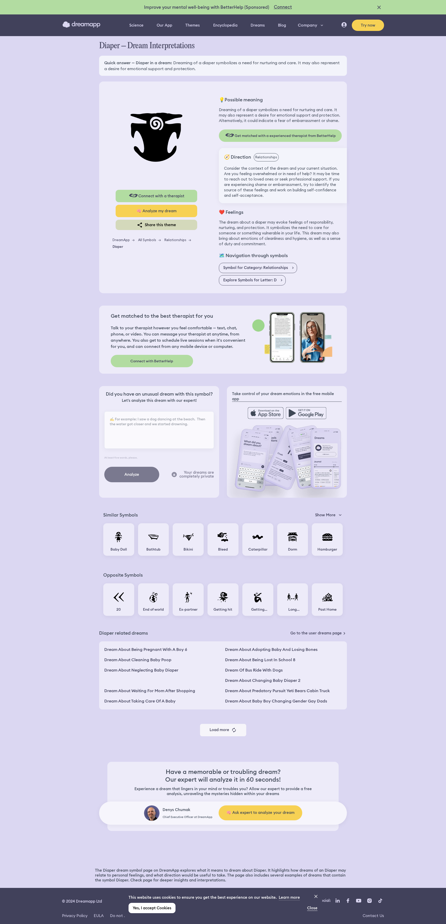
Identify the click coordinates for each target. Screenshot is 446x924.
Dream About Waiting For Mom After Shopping (149, 690)
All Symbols (147, 240)
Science (136, 25)
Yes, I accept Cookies (152, 908)
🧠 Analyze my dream (157, 211)
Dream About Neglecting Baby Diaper (141, 670)
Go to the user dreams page (316, 633)
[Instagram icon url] (369, 901)
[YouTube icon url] (358, 901)
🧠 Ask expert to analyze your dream (260, 812)
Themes (192, 25)
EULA (99, 915)
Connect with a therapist (161, 196)
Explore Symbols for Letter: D (250, 280)
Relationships (175, 240)
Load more (219, 729)
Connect (283, 7)
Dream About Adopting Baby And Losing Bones (271, 649)
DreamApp (121, 240)
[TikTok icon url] (380, 901)
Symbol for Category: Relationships (255, 267)
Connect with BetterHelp (151, 361)
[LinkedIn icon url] (338, 901)
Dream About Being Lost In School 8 (260, 660)
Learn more (289, 897)
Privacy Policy (74, 915)
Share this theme (160, 224)
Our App (164, 25)
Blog (282, 25)
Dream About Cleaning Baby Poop (137, 660)
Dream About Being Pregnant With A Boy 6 (145, 649)
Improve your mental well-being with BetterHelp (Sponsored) (206, 7)
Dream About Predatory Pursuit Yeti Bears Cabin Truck (277, 690)
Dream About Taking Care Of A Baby (140, 701)
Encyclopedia (225, 25)
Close (312, 908)
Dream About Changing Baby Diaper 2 (262, 680)
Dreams (258, 25)
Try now (368, 25)
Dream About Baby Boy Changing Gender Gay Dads (276, 701)
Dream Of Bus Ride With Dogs (254, 670)
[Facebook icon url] (348, 901)
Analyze (131, 474)
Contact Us (373, 915)
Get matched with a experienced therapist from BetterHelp (285, 135)
